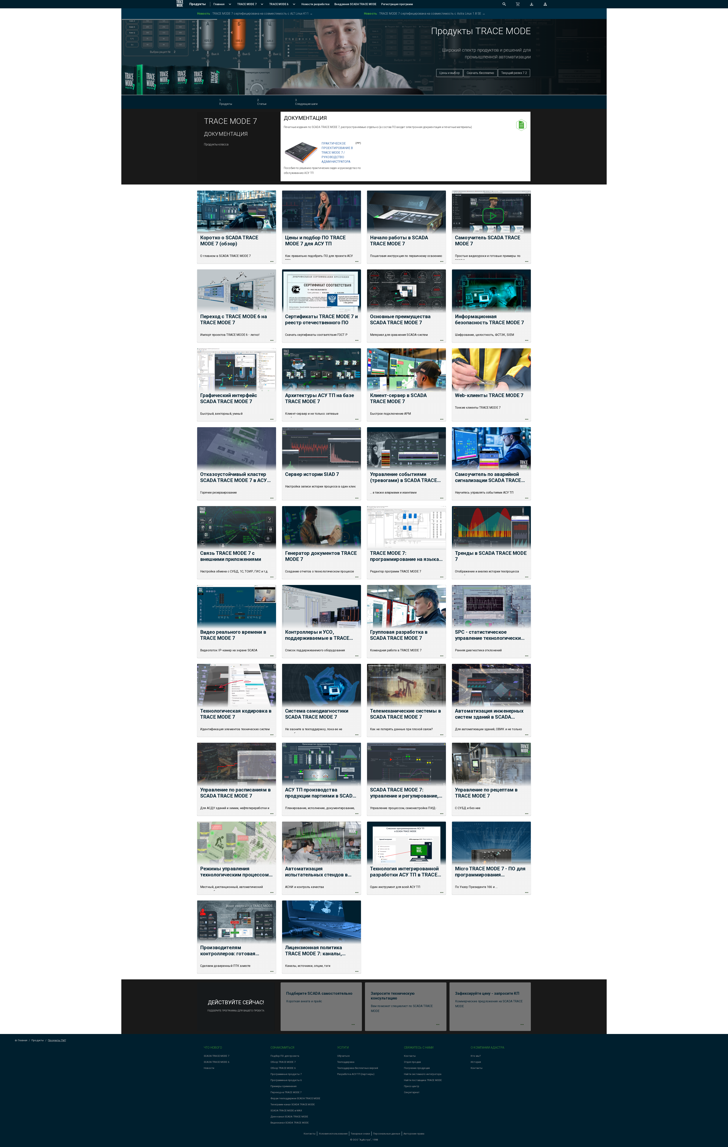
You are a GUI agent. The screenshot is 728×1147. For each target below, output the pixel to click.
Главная (22, 1040)
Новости (209, 1068)
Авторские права (413, 1133)
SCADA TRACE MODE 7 (216, 1055)
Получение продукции (417, 1068)
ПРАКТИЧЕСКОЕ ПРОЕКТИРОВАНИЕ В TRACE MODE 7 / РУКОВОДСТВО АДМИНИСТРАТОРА (337, 152)
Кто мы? (476, 1055)
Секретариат (412, 1092)
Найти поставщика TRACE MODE (423, 1080)
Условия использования (333, 1133)
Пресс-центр (411, 1086)
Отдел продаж (412, 1062)
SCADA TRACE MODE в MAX (286, 1110)
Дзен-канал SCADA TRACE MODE (289, 1116)
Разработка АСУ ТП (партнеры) (355, 1074)
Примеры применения (284, 1086)
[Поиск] (504, 4)
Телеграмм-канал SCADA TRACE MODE (293, 1104)
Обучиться (343, 1055)
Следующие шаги (306, 102)
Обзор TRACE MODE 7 (283, 1062)
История (476, 1062)
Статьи (261, 102)
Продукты (225, 102)
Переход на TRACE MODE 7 (286, 1092)
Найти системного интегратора (422, 1074)
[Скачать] (532, 4)
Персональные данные (386, 1133)
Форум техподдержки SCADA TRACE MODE (295, 1098)
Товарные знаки (360, 1133)
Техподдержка (345, 1062)
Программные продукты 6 (286, 1080)
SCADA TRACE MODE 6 (216, 1062)
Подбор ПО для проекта (285, 1055)
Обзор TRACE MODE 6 (283, 1068)
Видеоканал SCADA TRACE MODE (290, 1122)
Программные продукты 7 (286, 1074)
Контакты (410, 1055)
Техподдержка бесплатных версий (357, 1068)
